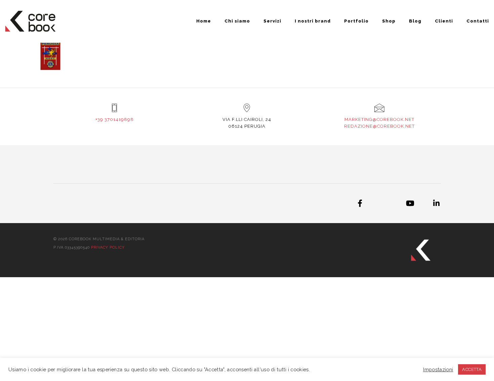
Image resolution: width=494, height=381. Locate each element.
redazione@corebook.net (379, 126)
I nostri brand (313, 21)
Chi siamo (237, 21)
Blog (415, 21)
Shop (389, 21)
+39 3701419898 (114, 119)
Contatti (477, 21)
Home (203, 21)
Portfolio (356, 21)
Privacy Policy (108, 247)
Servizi (272, 21)
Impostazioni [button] (438, 369)
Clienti (444, 21)
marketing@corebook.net (379, 119)
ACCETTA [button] (472, 369)
